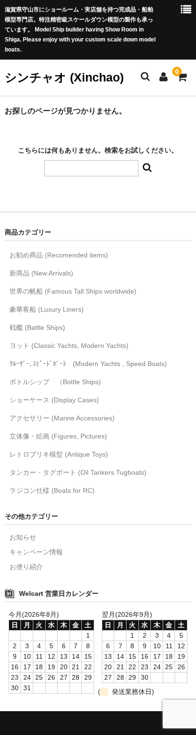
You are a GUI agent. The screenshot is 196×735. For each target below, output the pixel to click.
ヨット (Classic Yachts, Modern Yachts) (69, 345)
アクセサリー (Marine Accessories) (62, 418)
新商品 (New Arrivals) (41, 273)
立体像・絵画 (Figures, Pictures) (58, 436)
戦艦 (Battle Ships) (37, 327)
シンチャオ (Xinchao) (64, 77)
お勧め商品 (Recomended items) (59, 255)
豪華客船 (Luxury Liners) (47, 309)
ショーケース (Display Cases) (54, 400)
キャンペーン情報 (36, 552)
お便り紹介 (26, 567)
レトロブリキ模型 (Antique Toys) (59, 454)
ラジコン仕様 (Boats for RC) (52, 490)
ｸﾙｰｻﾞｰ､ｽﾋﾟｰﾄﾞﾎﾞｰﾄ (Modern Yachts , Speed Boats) (88, 364)
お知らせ (23, 537)
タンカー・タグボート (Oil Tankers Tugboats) (78, 472)
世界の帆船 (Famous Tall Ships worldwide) (73, 291)
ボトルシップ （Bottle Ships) (55, 382)
